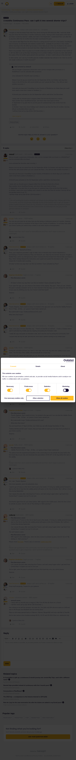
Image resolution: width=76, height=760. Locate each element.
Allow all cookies (62, 398)
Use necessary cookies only (14, 398)
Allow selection (38, 398)
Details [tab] (38, 366)
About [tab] (63, 366)
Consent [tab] (13, 366)
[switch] (28, 390)
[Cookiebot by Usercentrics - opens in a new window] (65, 360)
